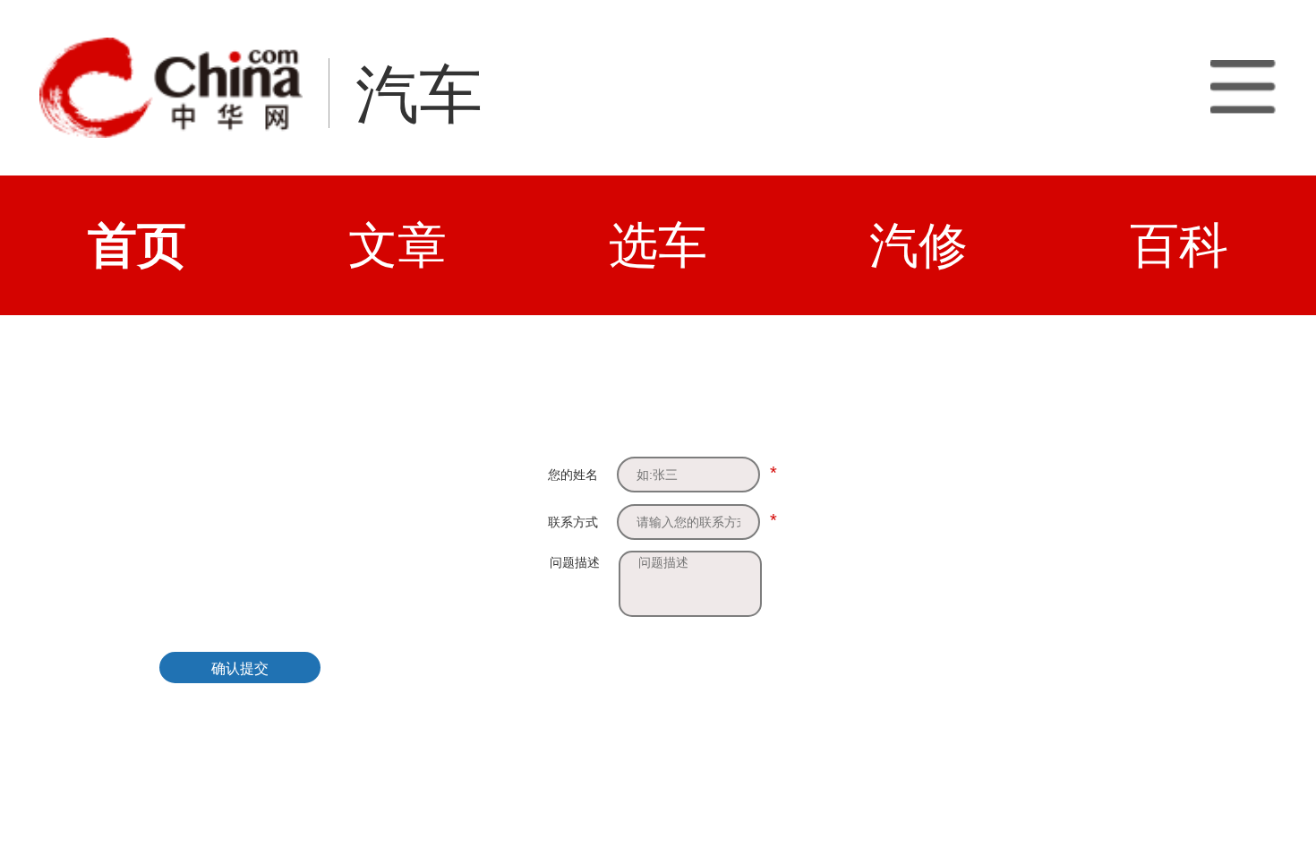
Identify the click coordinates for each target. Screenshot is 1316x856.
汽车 (419, 94)
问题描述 (575, 562)
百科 (1179, 245)
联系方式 (573, 522)
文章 (397, 245)
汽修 (918, 245)
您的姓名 (573, 474)
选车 (658, 245)
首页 (137, 245)
